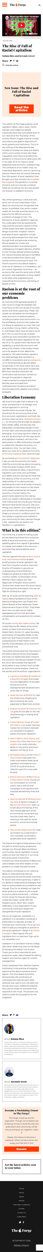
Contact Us (21, 1213)
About (21, 1193)
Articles (21, 1201)
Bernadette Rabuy (18, 755)
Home (21, 1189)
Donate (21, 1149)
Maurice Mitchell (17, 799)
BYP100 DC (31, 695)
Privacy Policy (21, 1245)
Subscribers (21, 1217)
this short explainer (13, 454)
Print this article (11, 65)
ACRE (32, 830)
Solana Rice (8, 55)
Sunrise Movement (22, 805)
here (38, 925)
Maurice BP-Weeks (18, 830)
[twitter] (20, 1222)
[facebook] (23, 1222)
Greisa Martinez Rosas (20, 722)
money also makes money (23, 623)
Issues (21, 1197)
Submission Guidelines (21, 1205)
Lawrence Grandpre (19, 676)
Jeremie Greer (27, 55)
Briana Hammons (18, 777)
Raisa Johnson (16, 695)
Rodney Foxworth (18, 709)
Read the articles (21, 108)
